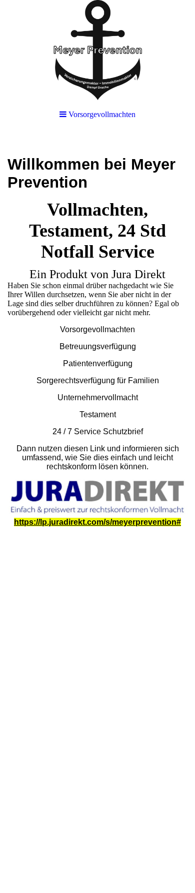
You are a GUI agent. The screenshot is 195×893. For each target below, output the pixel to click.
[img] (97, 50)
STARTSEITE (49, 858)
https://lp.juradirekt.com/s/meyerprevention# (97, 522)
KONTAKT (152, 868)
